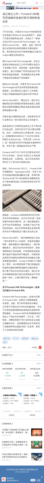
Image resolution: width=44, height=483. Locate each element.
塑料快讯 (25, 338)
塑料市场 (6, 338)
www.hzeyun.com (22, 472)
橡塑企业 (35, 338)
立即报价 (12, 415)
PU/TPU (16, 338)
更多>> (39, 355)
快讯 (5, 342)
